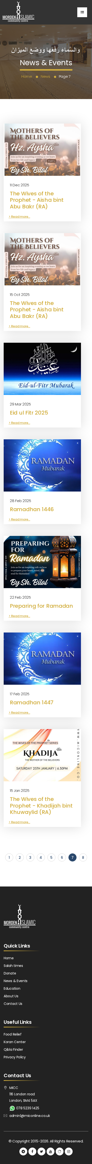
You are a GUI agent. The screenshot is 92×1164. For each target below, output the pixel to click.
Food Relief (13, 1034)
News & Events (15, 980)
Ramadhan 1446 (32, 509)
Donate (10, 973)
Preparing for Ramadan (41, 606)
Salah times (13, 965)
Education (12, 988)
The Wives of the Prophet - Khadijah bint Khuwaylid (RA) (41, 805)
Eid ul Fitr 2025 (29, 413)
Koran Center (15, 1041)
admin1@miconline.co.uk (29, 1115)
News (45, 76)
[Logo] (18, 12)
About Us (11, 996)
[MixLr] (60, 1151)
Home (26, 76)
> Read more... (19, 216)
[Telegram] (23, 1151)
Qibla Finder (13, 1049)
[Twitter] (41, 1151)
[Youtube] (50, 1151)
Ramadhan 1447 (31, 702)
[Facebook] (32, 1151)
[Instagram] (69, 1151)
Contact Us (13, 1003)
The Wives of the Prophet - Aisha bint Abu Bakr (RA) (37, 200)
